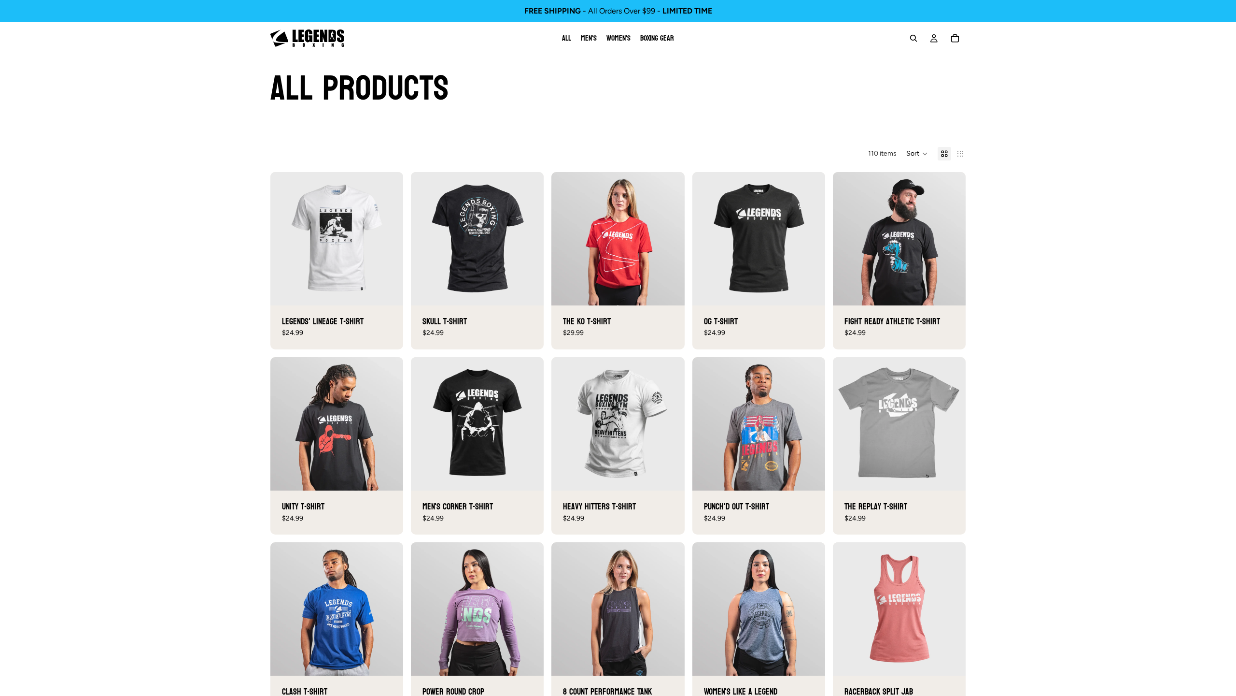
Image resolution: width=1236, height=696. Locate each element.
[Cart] (955, 38)
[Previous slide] (284, 238)
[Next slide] (388, 238)
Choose (396, 290)
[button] (917, 153)
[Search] (913, 38)
